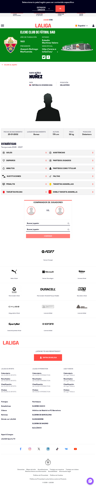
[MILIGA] (92, 26)
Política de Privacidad (40, 475)
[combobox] (48, 223)
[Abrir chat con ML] (90, 481)
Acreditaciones (43, 469)
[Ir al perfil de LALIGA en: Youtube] (75, 449)
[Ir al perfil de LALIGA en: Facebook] (20, 449)
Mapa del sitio (31, 469)
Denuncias (20, 469)
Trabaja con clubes (72, 469)
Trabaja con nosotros (57, 469)
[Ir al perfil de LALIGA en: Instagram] (30, 449)
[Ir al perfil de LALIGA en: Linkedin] (48, 449)
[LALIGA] (43, 25)
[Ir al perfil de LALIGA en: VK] (66, 449)
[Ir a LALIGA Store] (48, 19)
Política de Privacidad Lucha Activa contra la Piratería (48, 479)
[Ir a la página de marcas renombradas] (48, 462)
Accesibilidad (52, 471)
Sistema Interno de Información (35, 471)
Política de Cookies (56, 475)
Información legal (65, 471)
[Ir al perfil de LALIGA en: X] (44, 57)
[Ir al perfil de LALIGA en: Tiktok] (57, 449)
